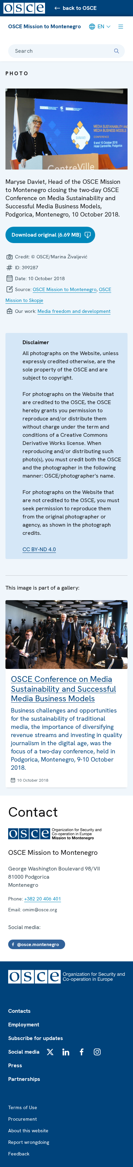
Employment (23, 1024)
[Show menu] (121, 26)
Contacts (19, 1010)
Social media (24, 1051)
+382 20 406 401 (42, 899)
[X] (50, 1052)
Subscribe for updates (35, 1038)
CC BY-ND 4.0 (39, 549)
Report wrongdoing (28, 1142)
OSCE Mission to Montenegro (44, 26)
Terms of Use (22, 1107)
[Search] (116, 51)
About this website (28, 1131)
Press (15, 1065)
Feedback (18, 1154)
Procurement (22, 1119)
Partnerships (24, 1079)
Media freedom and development (74, 311)
